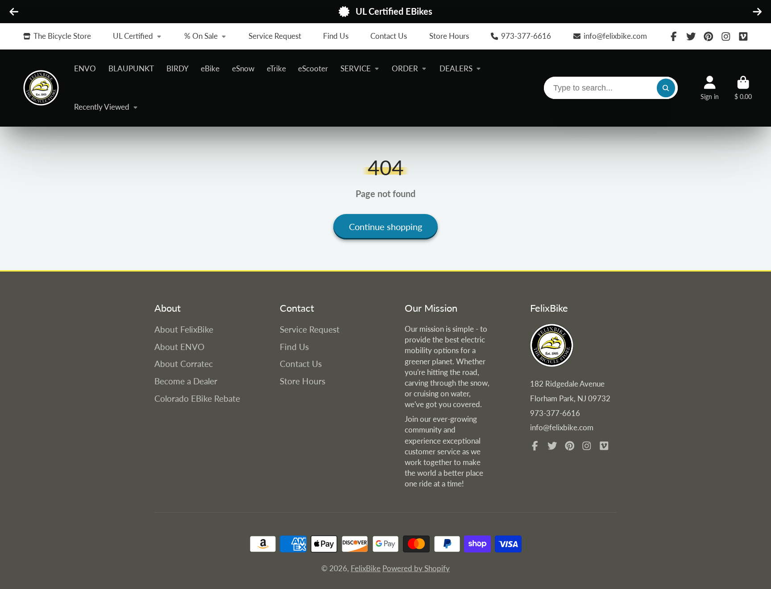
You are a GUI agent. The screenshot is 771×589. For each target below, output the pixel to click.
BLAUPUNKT (131, 68)
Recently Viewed (101, 106)
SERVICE (355, 68)
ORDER (405, 68)
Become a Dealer (185, 381)
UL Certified (133, 36)
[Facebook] (674, 36)
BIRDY (177, 68)
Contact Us (388, 36)
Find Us (335, 36)
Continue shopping (385, 226)
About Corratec (183, 363)
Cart (743, 88)
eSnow (243, 68)
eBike (210, 68)
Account (710, 88)
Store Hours (449, 36)
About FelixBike (183, 329)
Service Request (275, 36)
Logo (41, 88)
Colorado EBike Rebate (197, 398)
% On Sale (201, 36)
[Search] (666, 88)
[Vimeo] (743, 36)
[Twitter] (691, 36)
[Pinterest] (708, 36)
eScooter (313, 68)
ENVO (85, 68)
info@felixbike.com (615, 36)
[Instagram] (726, 36)
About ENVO (179, 347)
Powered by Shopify (416, 568)
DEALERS (456, 68)
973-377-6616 (526, 36)
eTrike (276, 68)
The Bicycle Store (62, 36)
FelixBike (366, 568)
